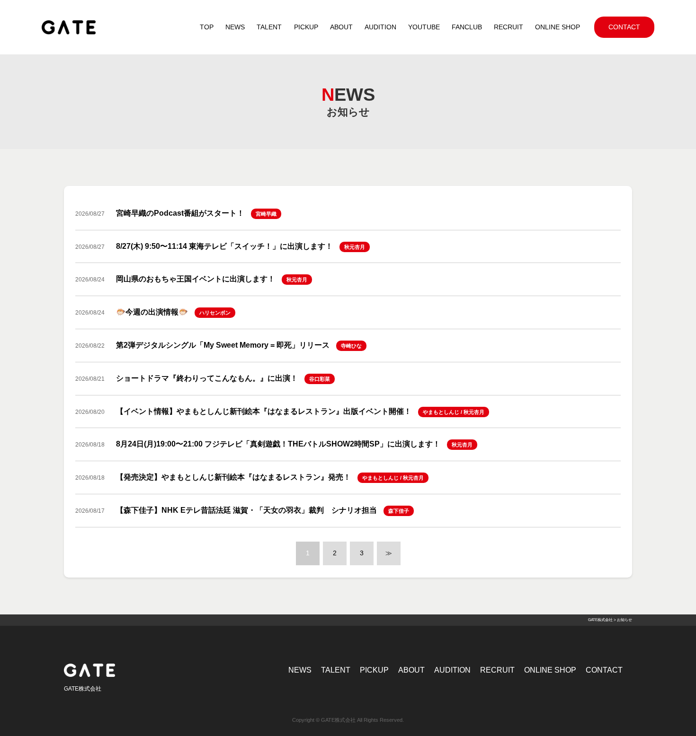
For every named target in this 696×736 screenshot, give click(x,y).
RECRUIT (497, 670)
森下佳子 (398, 511)
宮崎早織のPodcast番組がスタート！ (180, 213)
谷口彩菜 (319, 379)
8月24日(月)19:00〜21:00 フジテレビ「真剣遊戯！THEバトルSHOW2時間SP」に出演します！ (278, 444)
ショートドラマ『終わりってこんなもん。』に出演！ (207, 378)
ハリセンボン (215, 312)
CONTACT (604, 670)
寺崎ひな (351, 346)
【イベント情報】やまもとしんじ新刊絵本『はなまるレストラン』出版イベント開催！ (263, 411)
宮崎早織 (266, 214)
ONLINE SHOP (550, 670)
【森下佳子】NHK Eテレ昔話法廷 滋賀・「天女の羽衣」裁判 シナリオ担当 (246, 510)
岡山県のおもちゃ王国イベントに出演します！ (195, 279)
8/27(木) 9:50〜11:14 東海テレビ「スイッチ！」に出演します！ (224, 246)
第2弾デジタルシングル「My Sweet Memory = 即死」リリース (223, 345)
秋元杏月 (354, 247)
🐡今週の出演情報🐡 (152, 312)
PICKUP (374, 670)
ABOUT (411, 670)
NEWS (300, 670)
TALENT (335, 670)
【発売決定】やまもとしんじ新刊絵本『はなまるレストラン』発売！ (233, 477)
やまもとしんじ (441, 412)
